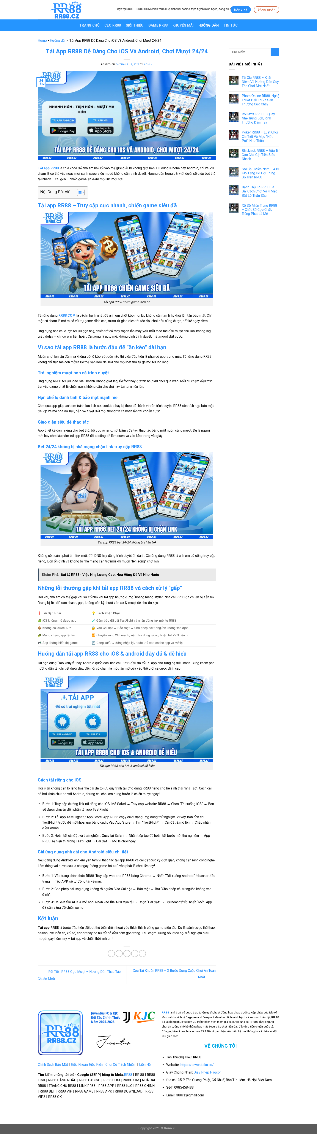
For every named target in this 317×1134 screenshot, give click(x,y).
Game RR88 (158, 25)
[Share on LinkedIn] (142, 953)
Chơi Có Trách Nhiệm (120, 1065)
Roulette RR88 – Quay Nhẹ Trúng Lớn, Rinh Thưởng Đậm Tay (258, 118)
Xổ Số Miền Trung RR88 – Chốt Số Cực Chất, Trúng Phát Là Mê (259, 209)
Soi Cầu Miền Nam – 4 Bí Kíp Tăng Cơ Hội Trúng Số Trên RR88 (260, 173)
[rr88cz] (74, 9)
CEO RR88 (112, 25)
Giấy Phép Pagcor (207, 1072)
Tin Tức (231, 25)
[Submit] (275, 52)
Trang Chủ (89, 25)
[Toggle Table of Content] (78, 192)
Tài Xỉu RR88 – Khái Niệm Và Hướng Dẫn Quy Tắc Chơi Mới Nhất (260, 82)
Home (42, 40)
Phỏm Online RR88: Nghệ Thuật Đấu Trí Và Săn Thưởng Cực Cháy (260, 100)
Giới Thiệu (135, 25)
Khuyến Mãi (183, 25)
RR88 (128, 1075)
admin (148, 64)
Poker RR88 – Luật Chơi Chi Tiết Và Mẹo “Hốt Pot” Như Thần (260, 136)
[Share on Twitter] (119, 953)
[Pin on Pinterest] (134, 953)
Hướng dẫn (208, 25)
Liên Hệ (145, 1065)
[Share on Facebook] (111, 953)
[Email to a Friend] (126, 953)
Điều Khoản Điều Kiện (87, 1065)
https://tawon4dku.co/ (197, 1065)
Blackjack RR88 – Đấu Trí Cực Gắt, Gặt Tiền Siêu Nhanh (260, 155)
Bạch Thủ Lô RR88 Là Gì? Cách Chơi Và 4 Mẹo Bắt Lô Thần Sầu (259, 191)
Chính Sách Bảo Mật (53, 1065)
